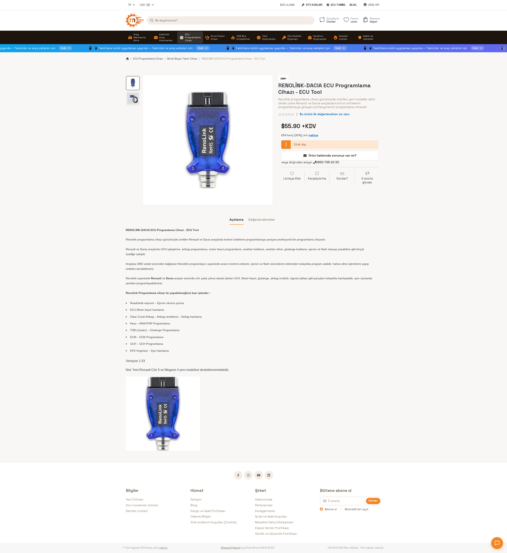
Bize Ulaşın (287, 5)
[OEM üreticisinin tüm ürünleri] (283, 78)
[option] (133, 83)
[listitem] (207, 139)
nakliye (313, 135)
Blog (353, 5)
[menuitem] (139, 37)
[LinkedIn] (269, 475)
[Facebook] (238, 475)
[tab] (237, 220)
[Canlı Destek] (497, 543)
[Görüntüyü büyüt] (207, 139)
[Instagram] (248, 475)
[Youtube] (258, 475)
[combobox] (131, 5)
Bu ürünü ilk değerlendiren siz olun (325, 114)
